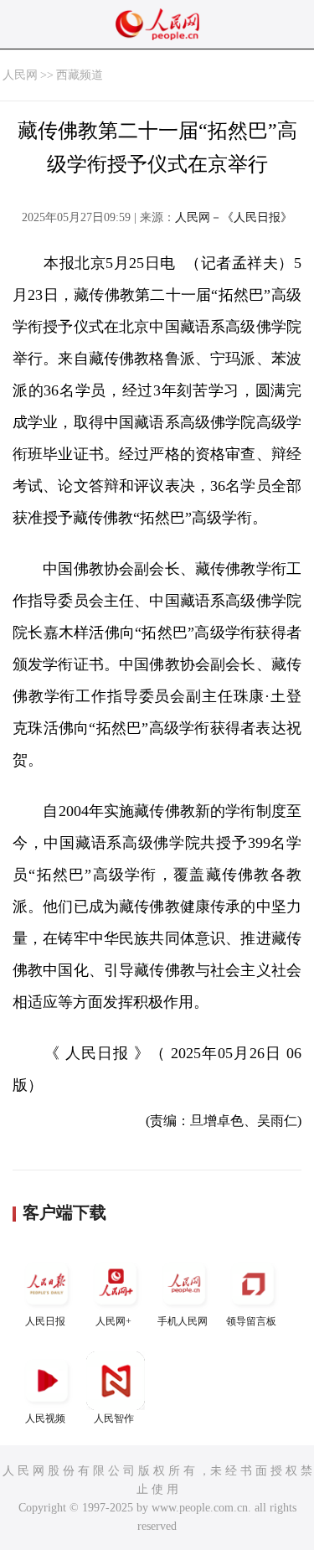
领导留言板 (251, 1321)
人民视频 (45, 1418)
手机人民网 (182, 1321)
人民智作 (114, 1418)
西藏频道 (79, 75)
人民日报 (45, 1321)
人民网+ (113, 1321)
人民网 (20, 75)
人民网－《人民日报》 (233, 217)
